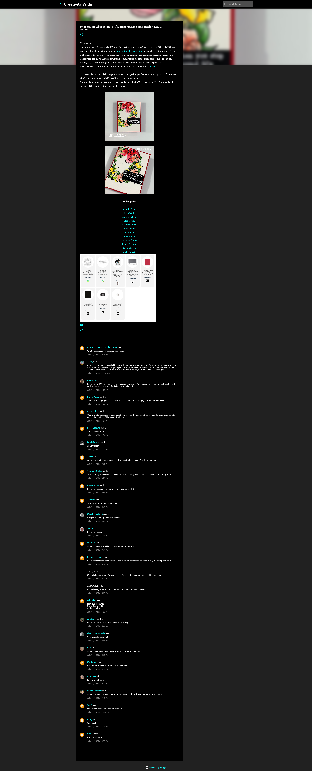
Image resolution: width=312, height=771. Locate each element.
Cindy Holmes (93, 411)
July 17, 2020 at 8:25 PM (97, 593)
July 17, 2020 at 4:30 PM (97, 492)
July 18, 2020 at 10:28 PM (98, 712)
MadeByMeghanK (95, 514)
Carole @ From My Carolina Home (102, 347)
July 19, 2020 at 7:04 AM (98, 727)
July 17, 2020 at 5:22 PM (97, 521)
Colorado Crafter (94, 471)
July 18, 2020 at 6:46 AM (98, 626)
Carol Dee (91, 676)
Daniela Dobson (129, 217)
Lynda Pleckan (129, 244)
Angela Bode (129, 209)
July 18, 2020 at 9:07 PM (97, 684)
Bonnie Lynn (92, 380)
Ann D (90, 456)
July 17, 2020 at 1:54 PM (97, 421)
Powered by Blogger (157, 767)
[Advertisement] (195, 105)
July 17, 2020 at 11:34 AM (98, 373)
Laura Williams (129, 240)
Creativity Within (79, 4)
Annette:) (91, 500)
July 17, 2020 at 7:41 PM (97, 550)
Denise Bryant (93, 485)
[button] (81, 34)
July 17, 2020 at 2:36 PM (97, 435)
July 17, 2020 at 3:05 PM (97, 464)
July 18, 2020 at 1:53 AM (98, 612)
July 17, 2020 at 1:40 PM (97, 404)
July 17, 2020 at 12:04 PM (98, 390)
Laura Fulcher (129, 236)
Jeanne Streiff (129, 232)
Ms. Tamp (91, 662)
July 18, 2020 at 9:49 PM (97, 698)
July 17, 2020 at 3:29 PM (97, 478)
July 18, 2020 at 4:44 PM (97, 640)
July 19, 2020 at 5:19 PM (97, 741)
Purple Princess (94, 442)
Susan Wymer (129, 248)
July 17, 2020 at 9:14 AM (98, 354)
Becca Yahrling (93, 428)
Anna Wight (129, 213)
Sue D (89, 705)
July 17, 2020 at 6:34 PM (97, 536)
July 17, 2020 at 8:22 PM (97, 579)
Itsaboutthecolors (95, 557)
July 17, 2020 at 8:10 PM (97, 564)
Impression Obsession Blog (129, 51)
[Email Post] (81, 325)
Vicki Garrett (129, 252)
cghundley (91, 600)
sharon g (91, 543)
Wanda (90, 734)
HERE (152, 66)
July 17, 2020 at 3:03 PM (97, 449)
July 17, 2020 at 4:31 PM (97, 507)
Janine (90, 528)
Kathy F (90, 719)
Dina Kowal (129, 221)
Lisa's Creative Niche (96, 633)
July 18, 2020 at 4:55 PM (97, 655)
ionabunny (92, 619)
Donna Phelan (93, 397)
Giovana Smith (129, 225)
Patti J (90, 648)
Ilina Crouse (129, 228)
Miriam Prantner (94, 691)
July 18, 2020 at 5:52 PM (97, 669)
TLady (90, 362)
